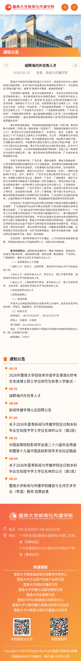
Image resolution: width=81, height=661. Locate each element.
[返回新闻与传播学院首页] (29, 4)
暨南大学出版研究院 (40, 594)
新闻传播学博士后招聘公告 (30, 410)
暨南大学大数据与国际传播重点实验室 (40, 610)
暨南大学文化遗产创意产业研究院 (40, 579)
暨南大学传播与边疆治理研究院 (40, 589)
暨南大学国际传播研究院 (40, 584)
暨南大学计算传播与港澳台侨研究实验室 (40, 605)
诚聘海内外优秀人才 (25, 395)
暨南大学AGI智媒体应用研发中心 (40, 599)
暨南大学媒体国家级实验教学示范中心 (40, 574)
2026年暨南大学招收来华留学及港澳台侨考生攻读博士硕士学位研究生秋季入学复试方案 (43, 381)
